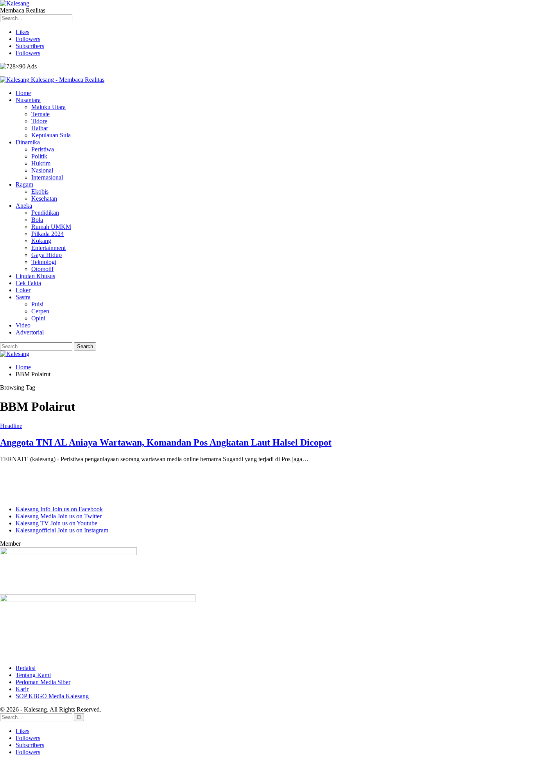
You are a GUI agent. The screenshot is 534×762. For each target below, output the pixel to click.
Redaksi (26, 668)
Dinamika (28, 142)
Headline (11, 425)
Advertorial (30, 332)
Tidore (39, 121)
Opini (38, 318)
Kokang (41, 240)
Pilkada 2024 (47, 233)
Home (23, 93)
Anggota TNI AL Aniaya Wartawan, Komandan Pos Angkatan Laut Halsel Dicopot (166, 442)
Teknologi (43, 262)
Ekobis (39, 191)
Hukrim (40, 163)
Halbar (39, 128)
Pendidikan (45, 212)
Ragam (24, 184)
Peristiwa (42, 149)
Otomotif (42, 269)
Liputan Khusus (35, 276)
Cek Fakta (28, 283)
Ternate (40, 114)
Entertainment (48, 247)
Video (23, 325)
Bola (37, 219)
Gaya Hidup (46, 255)
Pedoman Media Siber (43, 682)
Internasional (47, 177)
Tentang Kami (33, 675)
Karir (22, 689)
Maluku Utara (48, 107)
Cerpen (40, 311)
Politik (39, 156)
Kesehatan (44, 198)
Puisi (37, 304)
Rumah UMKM (51, 226)
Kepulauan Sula (51, 135)
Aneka (24, 205)
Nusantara (28, 100)
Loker (23, 290)
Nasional (42, 170)
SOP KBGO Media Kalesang (52, 696)
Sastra (23, 297)
